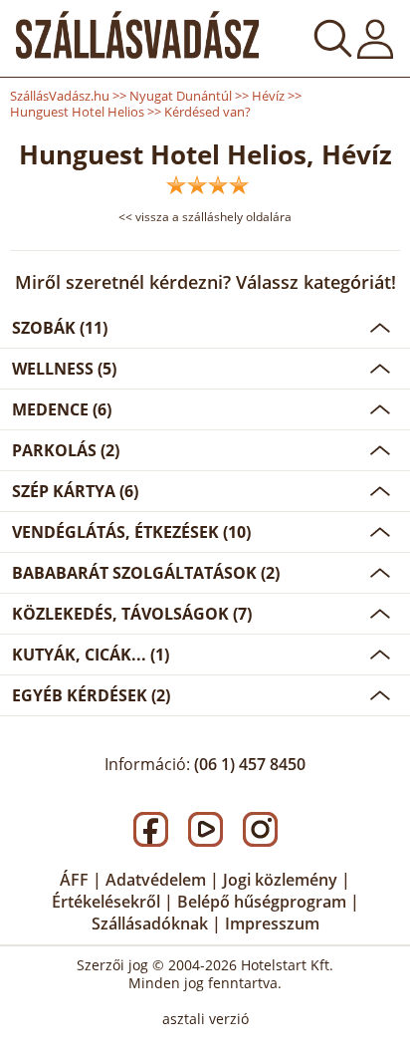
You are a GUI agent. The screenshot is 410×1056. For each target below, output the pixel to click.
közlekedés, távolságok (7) (132, 614)
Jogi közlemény (280, 880)
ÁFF (74, 880)
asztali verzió (205, 1018)
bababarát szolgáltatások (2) (146, 573)
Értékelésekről (106, 902)
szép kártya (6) (75, 491)
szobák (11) (59, 328)
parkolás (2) (65, 450)
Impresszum (272, 923)
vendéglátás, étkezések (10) (131, 532)
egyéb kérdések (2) (91, 695)
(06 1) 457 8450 (250, 764)
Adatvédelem (155, 880)
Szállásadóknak (150, 923)
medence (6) (61, 409)
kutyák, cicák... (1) (90, 654)
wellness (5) (64, 369)
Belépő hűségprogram (261, 902)
